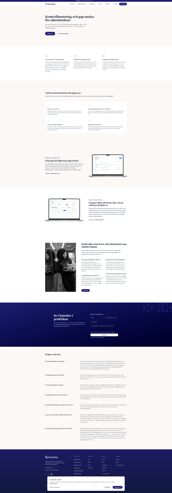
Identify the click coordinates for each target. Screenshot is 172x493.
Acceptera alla (117, 487)
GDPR (89, 462)
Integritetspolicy (53, 483)
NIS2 (89, 459)
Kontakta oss (105, 465)
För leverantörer (105, 473)
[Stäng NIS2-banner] (126, 0)
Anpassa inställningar (55, 487)
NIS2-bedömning (119, 465)
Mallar (117, 462)
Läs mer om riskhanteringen (96, 219)
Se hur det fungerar (63, 33)
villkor (113, 332)
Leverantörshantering (78, 470)
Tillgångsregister (77, 473)
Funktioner (72, 4)
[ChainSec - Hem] (50, 4)
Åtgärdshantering (77, 465)
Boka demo (50, 33)
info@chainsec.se (49, 467)
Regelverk (92, 4)
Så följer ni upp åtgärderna (52, 173)
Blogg (117, 459)
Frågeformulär (77, 468)
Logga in (115, 4)
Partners (104, 470)
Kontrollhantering (77, 462)
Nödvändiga (107, 487)
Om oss (100, 4)
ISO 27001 (90, 468)
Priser (103, 462)
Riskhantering (77, 459)
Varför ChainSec (81, 4)
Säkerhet (104, 468)
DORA (89, 465)
